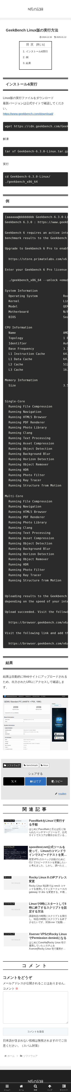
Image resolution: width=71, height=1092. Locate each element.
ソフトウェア (13, 765)
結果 (28, 63)
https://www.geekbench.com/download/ (28, 113)
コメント (10, 988)
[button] (57, 781)
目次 (30, 44)
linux (45, 765)
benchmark (32, 765)
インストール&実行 (37, 51)
